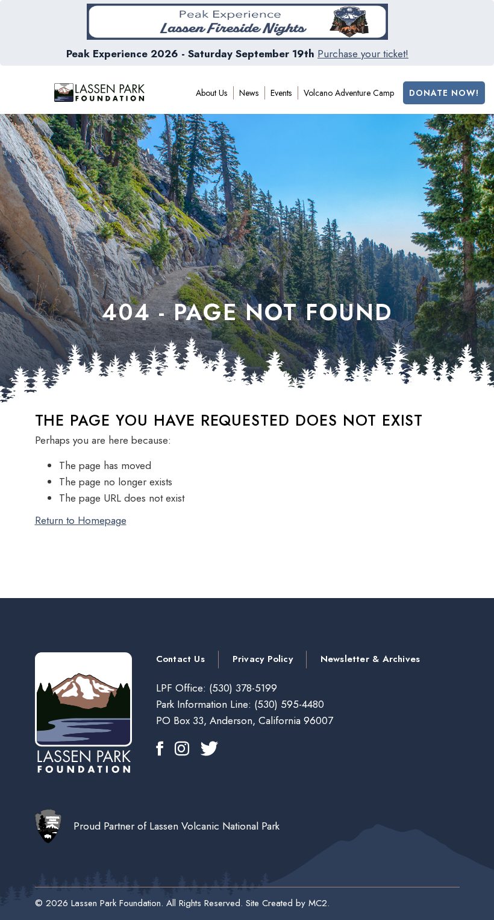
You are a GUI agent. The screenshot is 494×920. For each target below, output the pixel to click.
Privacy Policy (263, 659)
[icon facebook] (159, 749)
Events (281, 93)
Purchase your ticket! (362, 53)
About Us (211, 93)
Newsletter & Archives (370, 659)
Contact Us (180, 659)
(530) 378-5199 (241, 688)
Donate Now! (444, 93)
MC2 (317, 903)
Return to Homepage (81, 520)
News (248, 93)
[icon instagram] (182, 749)
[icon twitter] (209, 749)
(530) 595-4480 (287, 704)
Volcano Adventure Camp (349, 93)
